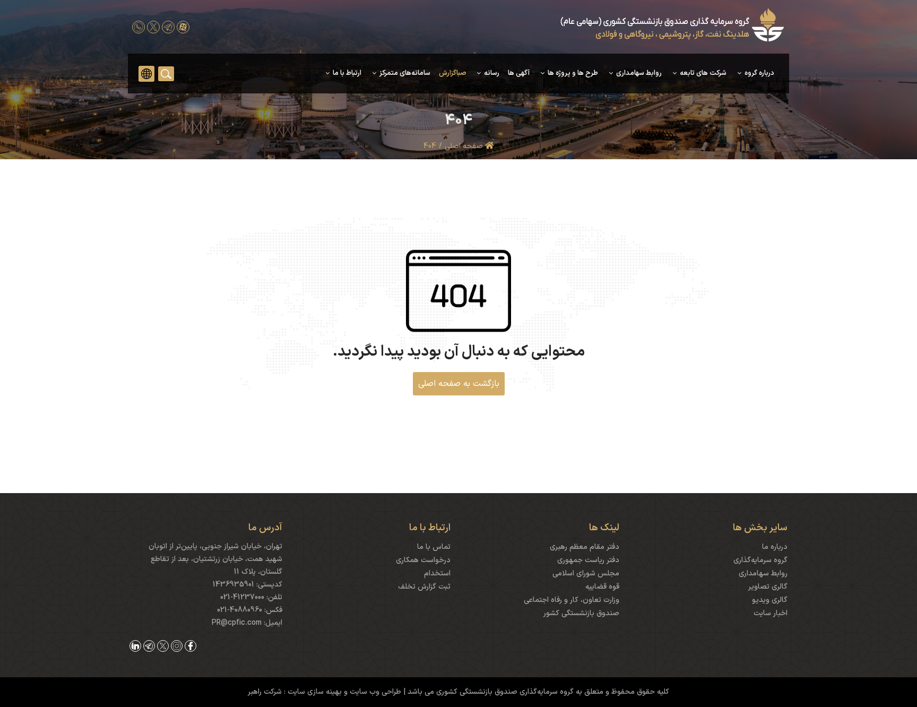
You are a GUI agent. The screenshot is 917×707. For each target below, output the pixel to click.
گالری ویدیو (770, 600)
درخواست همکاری (423, 560)
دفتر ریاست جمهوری (588, 560)
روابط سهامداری (763, 573)
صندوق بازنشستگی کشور (581, 613)
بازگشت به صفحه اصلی (458, 383)
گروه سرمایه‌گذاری (760, 560)
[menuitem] (754, 74)
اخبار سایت (771, 613)
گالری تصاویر (768, 586)
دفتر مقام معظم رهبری (584, 547)
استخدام (437, 573)
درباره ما (775, 547)
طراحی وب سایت (374, 691)
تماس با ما (434, 547)
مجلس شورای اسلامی (585, 573)
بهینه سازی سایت (314, 691)
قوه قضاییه (602, 586)
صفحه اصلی (465, 146)
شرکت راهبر (265, 691)
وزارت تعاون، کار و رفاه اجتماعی (571, 600)
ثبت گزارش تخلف (424, 586)
